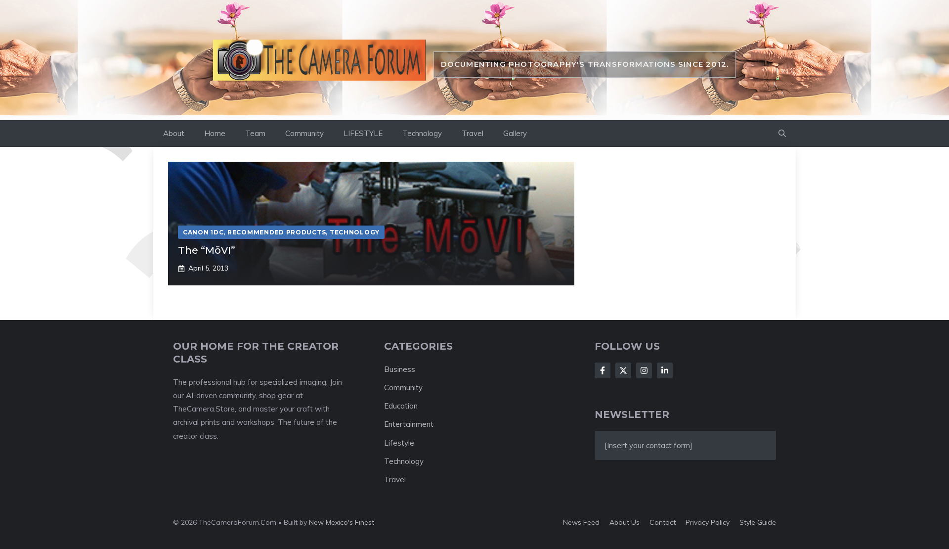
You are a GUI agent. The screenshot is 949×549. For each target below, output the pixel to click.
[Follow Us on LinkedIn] (665, 370)
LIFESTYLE (363, 133)
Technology (422, 133)
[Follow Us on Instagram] (644, 370)
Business (399, 369)
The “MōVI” (206, 250)
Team (255, 133)
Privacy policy (708, 522)
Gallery (515, 133)
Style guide (757, 522)
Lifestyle (399, 443)
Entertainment (408, 424)
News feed (581, 522)
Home (214, 133)
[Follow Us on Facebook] (602, 370)
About (173, 133)
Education (401, 406)
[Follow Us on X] (623, 370)
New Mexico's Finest (341, 522)
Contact (662, 522)
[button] (782, 133)
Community (304, 133)
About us (624, 522)
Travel (472, 133)
